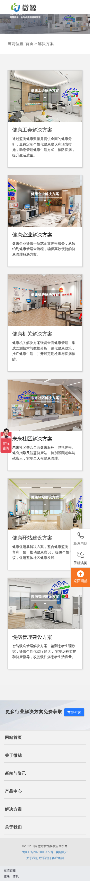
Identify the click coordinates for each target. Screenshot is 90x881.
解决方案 (46, 44)
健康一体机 (11, 876)
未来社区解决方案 (45, 398)
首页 (30, 44)
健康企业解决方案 (45, 194)
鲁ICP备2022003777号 (38, 852)
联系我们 (45, 858)
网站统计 (62, 852)
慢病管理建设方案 (45, 596)
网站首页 (13, 737)
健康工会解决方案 (45, 90)
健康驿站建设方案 (45, 497)
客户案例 (58, 858)
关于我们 (32, 858)
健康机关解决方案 (45, 294)
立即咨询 (74, 712)
